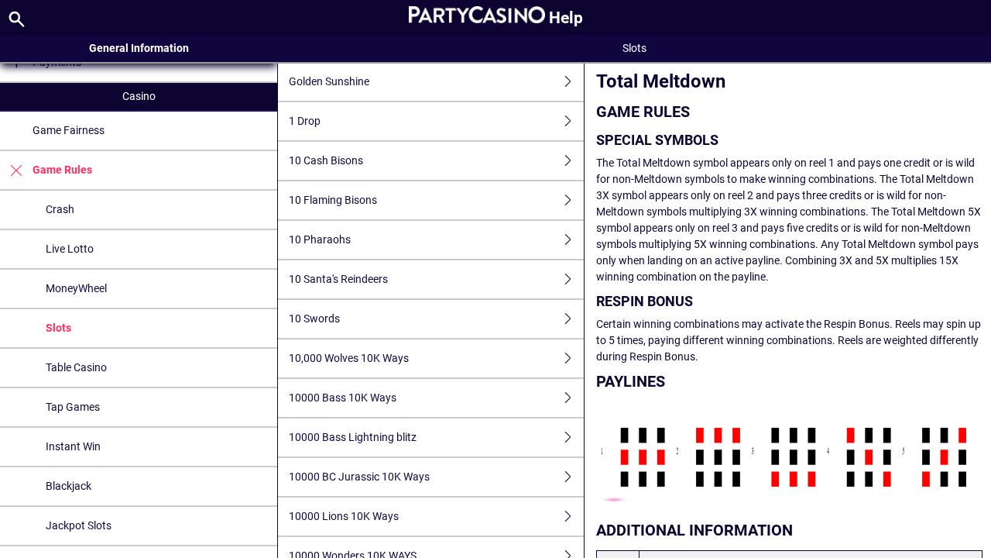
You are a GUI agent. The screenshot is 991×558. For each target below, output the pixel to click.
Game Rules (62, 170)
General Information (139, 48)
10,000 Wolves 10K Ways (349, 358)
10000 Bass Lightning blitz (353, 437)
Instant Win (73, 446)
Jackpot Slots (78, 525)
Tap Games (73, 407)
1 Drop (305, 121)
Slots (58, 328)
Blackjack (68, 486)
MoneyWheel (76, 288)
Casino (139, 96)
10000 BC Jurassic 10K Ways (359, 476)
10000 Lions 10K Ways (344, 516)
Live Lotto (70, 249)
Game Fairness (69, 130)
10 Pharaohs (320, 239)
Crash (60, 209)
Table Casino (76, 367)
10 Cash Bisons (326, 160)
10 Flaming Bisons (333, 200)
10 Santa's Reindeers (338, 279)
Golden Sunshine (329, 81)
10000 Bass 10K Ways (342, 397)
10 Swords (314, 318)
